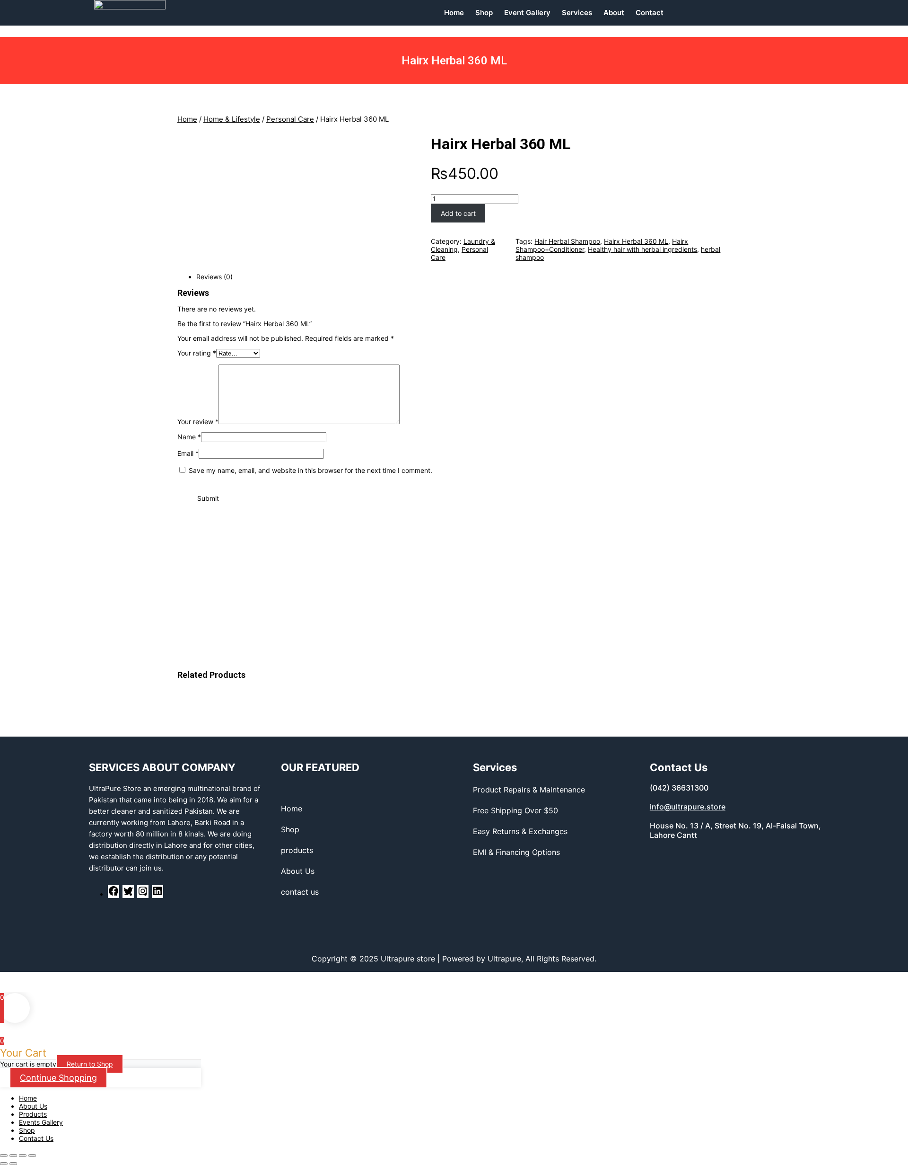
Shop (27, 1130)
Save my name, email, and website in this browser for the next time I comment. (310, 470)
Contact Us (36, 1138)
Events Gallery (41, 1122)
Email (188, 453)
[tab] (463, 277)
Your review (197, 422)
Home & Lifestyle (231, 119)
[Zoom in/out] (32, 1155)
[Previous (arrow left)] (4, 1163)
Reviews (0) (214, 277)
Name (189, 437)
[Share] (13, 1155)
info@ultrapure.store (687, 806)
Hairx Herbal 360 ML (500, 144)
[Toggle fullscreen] (22, 1155)
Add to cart (458, 213)
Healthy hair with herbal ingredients (642, 249)
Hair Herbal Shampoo (567, 241)
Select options (83, 574)
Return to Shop (90, 1064)
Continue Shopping (58, 1078)
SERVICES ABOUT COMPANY (162, 767)
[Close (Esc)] (4, 1155)
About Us (33, 1106)
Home (187, 119)
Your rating (196, 353)
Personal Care (290, 119)
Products (33, 1114)
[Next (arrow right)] (13, 1163)
